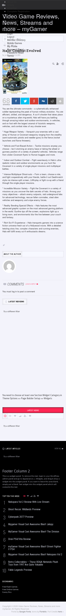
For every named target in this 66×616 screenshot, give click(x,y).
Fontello (43, 611)
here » (61, 611)
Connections (13, 17)
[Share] (16, 101)
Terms (10, 55)
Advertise (12, 8)
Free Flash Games (9, 587)
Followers (12, 24)
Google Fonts (25, 611)
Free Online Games (10, 589)
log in (14, 291)
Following (12, 27)
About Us (11, 1)
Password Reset (15, 49)
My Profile (12, 46)
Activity (10, 5)
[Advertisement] (33, 356)
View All (57, 448)
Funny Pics (6, 592)
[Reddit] (52, 101)
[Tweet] (25, 101)
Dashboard (12, 20)
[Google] (34, 101)
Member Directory (16, 39)
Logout (10, 36)
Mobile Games (14, 43)
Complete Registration (18, 11)
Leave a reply (30, 284)
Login (10, 30)
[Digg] (43, 101)
